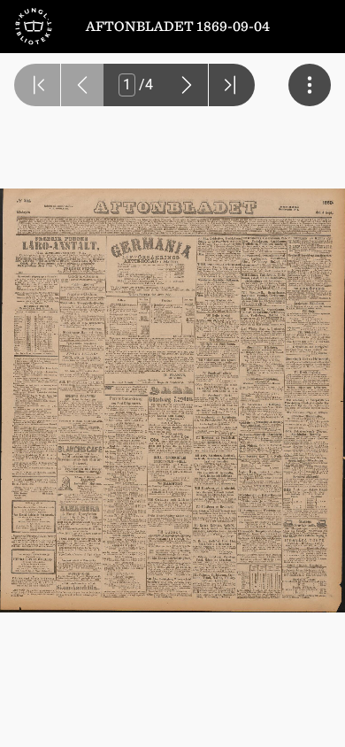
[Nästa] (186, 85)
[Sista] (232, 85)
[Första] (37, 85)
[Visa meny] (309, 85)
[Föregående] (82, 85)
